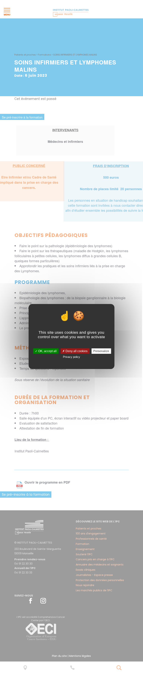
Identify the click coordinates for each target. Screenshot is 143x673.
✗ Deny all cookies (75, 351)
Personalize (101, 351)
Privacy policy (71, 356)
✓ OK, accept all (46, 351)
